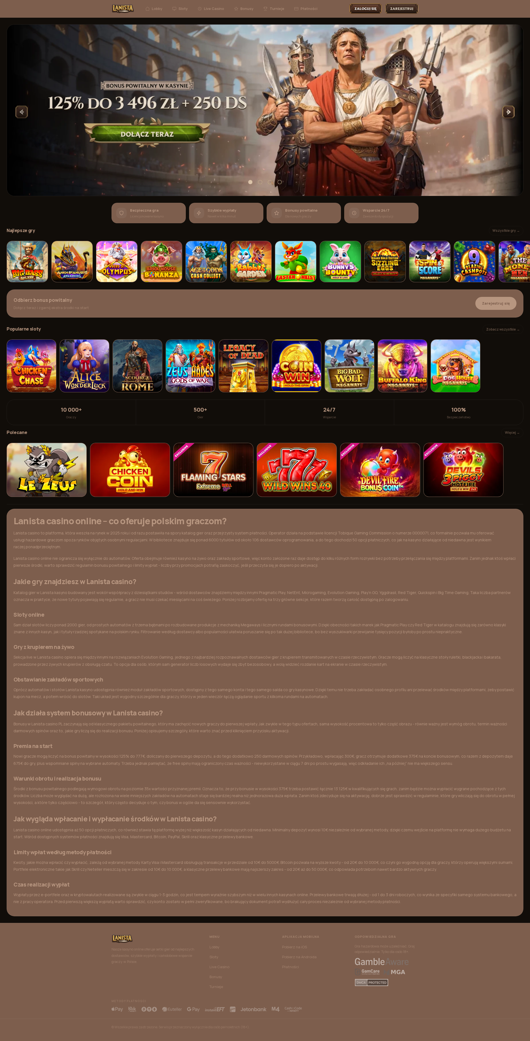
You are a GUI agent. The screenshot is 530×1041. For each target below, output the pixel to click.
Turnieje (277, 8)
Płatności (309, 8)
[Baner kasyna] (265, 110)
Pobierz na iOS (294, 946)
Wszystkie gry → (506, 230)
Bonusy (246, 8)
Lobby (157, 8)
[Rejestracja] (401, 8)
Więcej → (512, 432)
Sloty (183, 8)
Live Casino (214, 8)
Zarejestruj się (496, 303)
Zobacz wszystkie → (503, 329)
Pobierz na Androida (299, 956)
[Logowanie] (365, 8)
